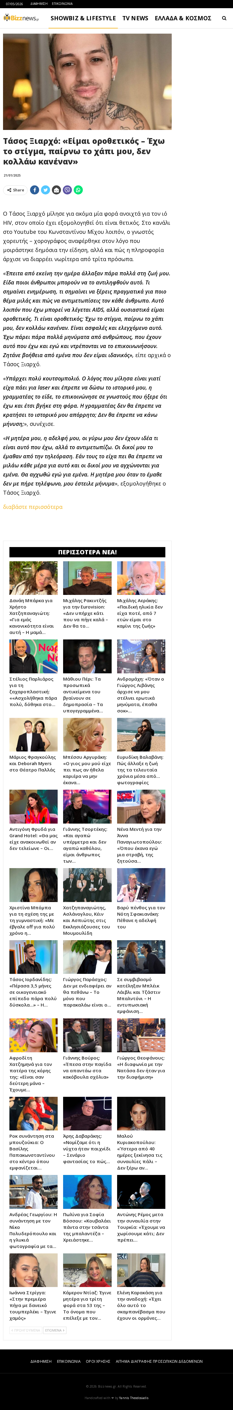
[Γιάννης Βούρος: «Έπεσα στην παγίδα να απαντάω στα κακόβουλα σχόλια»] (87, 1035)
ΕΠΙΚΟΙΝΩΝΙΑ (62, 4)
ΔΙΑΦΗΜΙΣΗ (39, 4)
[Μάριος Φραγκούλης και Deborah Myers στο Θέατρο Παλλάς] (33, 735)
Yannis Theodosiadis (133, 1398)
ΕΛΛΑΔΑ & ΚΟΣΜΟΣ (183, 18)
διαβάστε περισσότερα (32, 506)
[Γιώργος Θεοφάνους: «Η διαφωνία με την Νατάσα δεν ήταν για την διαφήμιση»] (141, 1035)
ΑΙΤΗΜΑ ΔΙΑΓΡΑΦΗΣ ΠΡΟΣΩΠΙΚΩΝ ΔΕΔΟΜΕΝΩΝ (159, 1361)
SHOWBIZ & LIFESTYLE (83, 18)
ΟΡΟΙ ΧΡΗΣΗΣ (98, 1361)
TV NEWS (135, 18)
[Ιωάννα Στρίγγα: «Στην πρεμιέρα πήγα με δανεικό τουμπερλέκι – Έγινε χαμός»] (33, 1270)
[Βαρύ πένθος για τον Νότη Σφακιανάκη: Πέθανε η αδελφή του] (141, 885)
